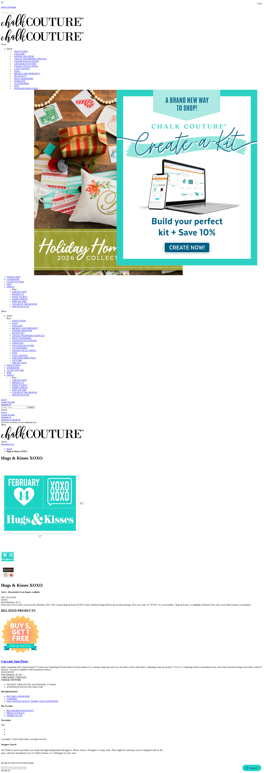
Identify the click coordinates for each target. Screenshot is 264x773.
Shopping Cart (10, 420)
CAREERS (12, 699)
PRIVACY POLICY (16, 713)
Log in (4, 399)
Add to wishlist (8, 677)
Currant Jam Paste (14, 661)
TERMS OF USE (14, 715)
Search (31, 407)
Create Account (8, 402)
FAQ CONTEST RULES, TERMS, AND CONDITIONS (32, 701)
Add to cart (21, 677)
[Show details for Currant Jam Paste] (1, 655)
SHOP (9, 49)
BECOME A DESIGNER (18, 696)
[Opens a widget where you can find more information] (251, 768)
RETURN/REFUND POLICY (20, 710)
